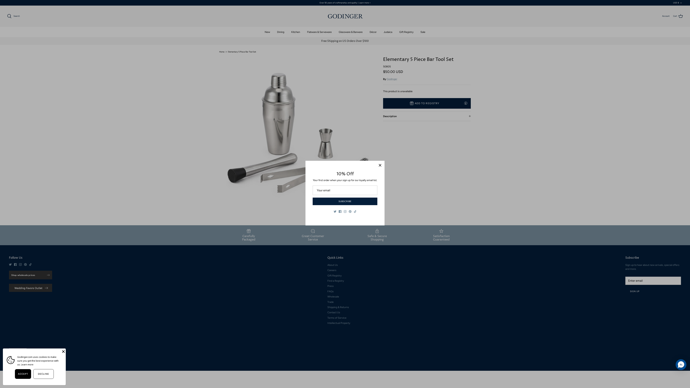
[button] (681, 364)
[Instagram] (345, 211)
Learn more (27, 364)
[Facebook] (340, 211)
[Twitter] (335, 211)
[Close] (380, 165)
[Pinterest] (350, 211)
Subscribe (345, 201)
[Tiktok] (355, 211)
